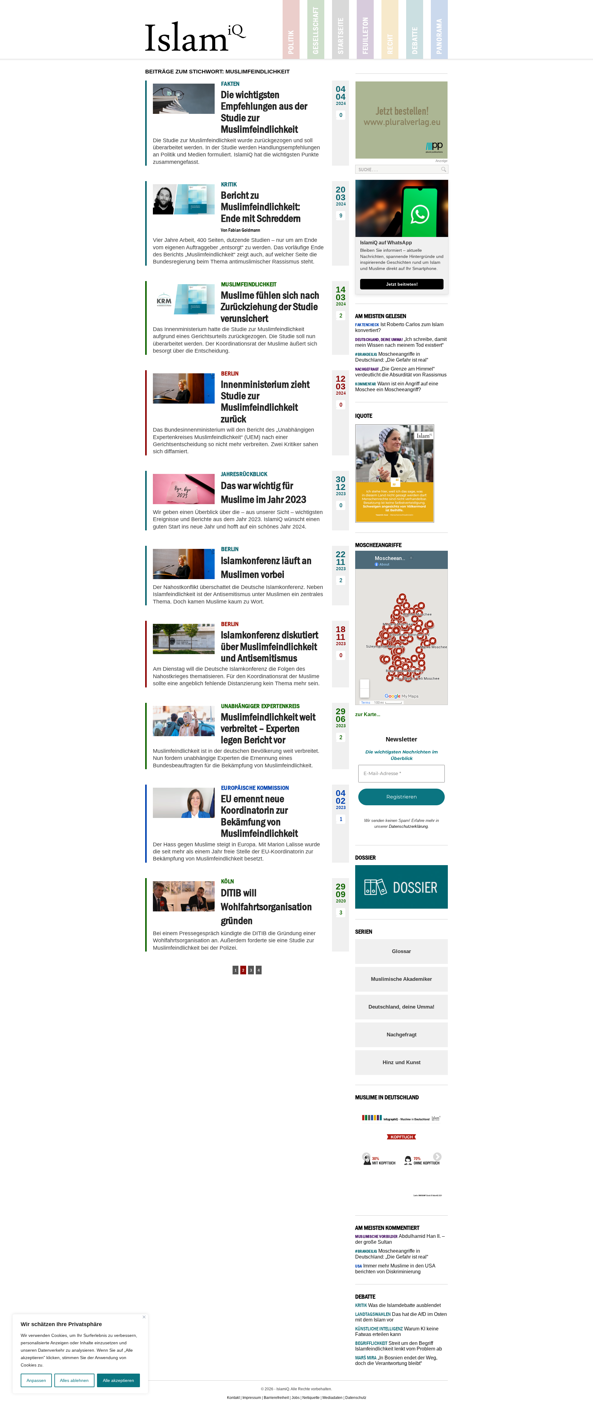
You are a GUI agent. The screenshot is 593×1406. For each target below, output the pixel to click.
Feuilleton (365, 29)
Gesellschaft (315, 29)
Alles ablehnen (74, 1380)
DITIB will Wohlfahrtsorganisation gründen (266, 906)
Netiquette (311, 1398)
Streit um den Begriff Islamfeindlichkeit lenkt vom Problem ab (398, 1346)
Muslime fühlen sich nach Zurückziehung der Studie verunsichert (270, 306)
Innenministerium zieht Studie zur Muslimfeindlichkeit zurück (265, 401)
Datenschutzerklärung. (409, 826)
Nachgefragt (402, 1035)
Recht (389, 29)
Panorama (439, 29)
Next (435, 1155)
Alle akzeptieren (118, 1380)
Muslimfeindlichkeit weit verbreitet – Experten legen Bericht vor (268, 728)
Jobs (296, 1398)
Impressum (251, 1398)
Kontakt (233, 1398)
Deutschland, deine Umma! (401, 1007)
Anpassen (36, 1380)
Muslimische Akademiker (401, 979)
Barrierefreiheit (276, 1398)
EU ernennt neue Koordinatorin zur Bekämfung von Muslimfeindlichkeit (259, 816)
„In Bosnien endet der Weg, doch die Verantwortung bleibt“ (396, 1360)
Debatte (414, 29)
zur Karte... (367, 714)
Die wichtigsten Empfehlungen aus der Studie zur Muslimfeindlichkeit (264, 112)
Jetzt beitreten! (402, 284)
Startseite (340, 29)
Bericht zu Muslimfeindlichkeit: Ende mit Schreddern (261, 206)
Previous (364, 1155)
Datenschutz (355, 1398)
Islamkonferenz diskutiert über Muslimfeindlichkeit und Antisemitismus (269, 646)
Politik (291, 29)
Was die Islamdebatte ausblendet (398, 1305)
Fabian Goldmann (244, 230)
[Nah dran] (144, 1317)
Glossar (401, 951)
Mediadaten (332, 1398)
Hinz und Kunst (402, 1062)
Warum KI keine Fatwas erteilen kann (397, 1331)
